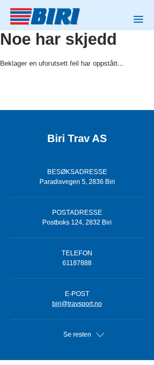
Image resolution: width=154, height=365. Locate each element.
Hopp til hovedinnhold (30, 5)
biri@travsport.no (77, 303)
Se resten (77, 334)
